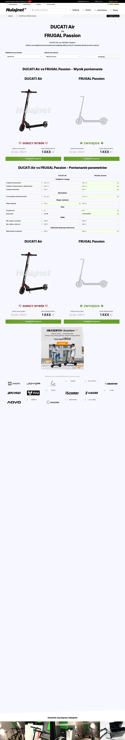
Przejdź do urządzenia (33, 159)
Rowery (88, 10)
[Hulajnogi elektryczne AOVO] (14, 402)
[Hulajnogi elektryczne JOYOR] (33, 383)
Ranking (38, 4)
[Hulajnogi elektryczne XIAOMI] (14, 383)
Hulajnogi (75, 10)
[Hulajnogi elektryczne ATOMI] (111, 393)
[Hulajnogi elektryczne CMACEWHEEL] (72, 402)
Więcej (115, 10)
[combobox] (48, 10)
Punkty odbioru (99, 1)
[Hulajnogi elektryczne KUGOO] (53, 383)
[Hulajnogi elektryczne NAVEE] (91, 393)
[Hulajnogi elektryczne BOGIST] (53, 393)
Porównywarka (51, 4)
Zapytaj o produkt (113, 1)
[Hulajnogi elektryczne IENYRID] (14, 393)
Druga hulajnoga (51, 53)
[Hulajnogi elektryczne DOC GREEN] (91, 402)
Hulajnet (10, 16)
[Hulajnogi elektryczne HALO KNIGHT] (91, 383)
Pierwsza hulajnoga (14, 53)
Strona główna (13, 4)
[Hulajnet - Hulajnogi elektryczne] (16, 8)
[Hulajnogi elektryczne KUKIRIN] (72, 383)
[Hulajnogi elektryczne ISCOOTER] (72, 393)
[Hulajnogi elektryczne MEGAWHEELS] (53, 402)
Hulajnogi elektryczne (83, 1)
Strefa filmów (27, 4)
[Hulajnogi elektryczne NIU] (33, 393)
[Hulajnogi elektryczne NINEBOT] (33, 402)
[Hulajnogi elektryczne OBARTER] (111, 383)
